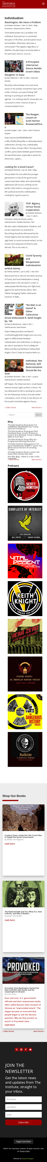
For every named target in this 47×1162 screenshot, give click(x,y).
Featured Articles (20, 219)
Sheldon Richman (13, 25)
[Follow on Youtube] (30, 1049)
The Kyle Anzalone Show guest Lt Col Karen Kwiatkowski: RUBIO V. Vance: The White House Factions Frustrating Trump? (25, 447)
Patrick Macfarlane (14, 324)
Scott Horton (11, 994)
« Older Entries (10, 407)
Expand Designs (28, 1158)
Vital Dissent (21, 327)
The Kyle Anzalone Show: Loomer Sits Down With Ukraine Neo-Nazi (24, 453)
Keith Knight (11, 130)
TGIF (32, 222)
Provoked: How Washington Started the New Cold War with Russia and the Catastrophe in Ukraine (22, 990)
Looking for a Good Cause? (19, 166)
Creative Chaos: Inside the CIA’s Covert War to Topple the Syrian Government (23, 836)
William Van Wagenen (15, 839)
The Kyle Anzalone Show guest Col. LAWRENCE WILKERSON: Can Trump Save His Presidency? (23, 427)
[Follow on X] (16, 1049)
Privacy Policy (25, 1151)
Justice (29, 219)
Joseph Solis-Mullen (14, 916)
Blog (35, 25)
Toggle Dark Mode (23, 1142)
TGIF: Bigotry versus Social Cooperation (33, 206)
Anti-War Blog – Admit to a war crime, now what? (24, 457)
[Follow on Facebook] (26, 1049)
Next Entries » (37, 407)
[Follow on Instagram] (21, 1049)
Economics (9, 28)
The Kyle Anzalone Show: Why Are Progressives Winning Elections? (22, 440)
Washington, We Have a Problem (23, 22)
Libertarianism (19, 28)
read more (10, 843)
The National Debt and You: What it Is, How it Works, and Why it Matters (23, 912)
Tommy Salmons (13, 271)
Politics (28, 28)
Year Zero (35, 271)
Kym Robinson (12, 78)
